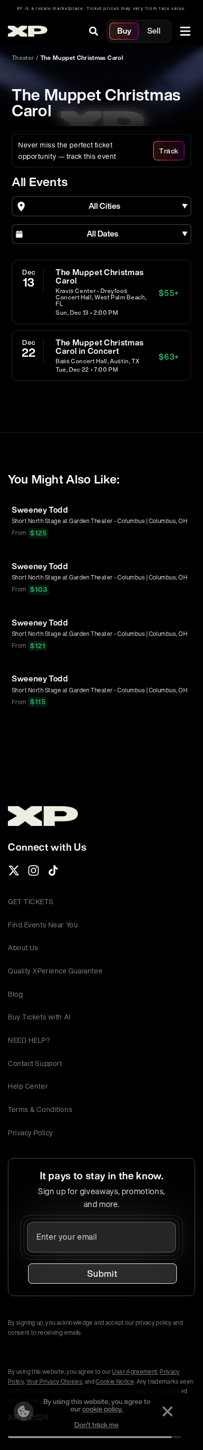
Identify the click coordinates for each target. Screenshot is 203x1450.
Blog (15, 994)
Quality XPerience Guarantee (55, 971)
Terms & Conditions (40, 1109)
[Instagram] (33, 873)
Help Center (28, 1086)
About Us (23, 947)
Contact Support (35, 1063)
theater (23, 57)
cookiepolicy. (102, 1408)
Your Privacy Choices (54, 1381)
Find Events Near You (43, 924)
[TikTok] (53, 873)
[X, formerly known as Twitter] (14, 873)
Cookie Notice (115, 1381)
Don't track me (96, 1424)
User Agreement (134, 1371)
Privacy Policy (30, 1132)
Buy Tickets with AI (39, 1017)
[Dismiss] (167, 1411)
